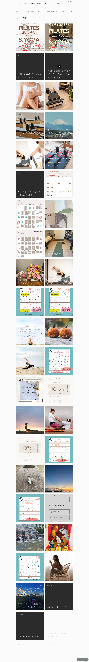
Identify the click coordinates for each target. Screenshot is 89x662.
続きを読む (62, 11)
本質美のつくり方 (39, 11)
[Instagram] (60, 1)
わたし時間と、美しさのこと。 (51, 11)
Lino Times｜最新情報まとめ (28, 11)
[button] (71, 11)
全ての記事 (18, 11)
